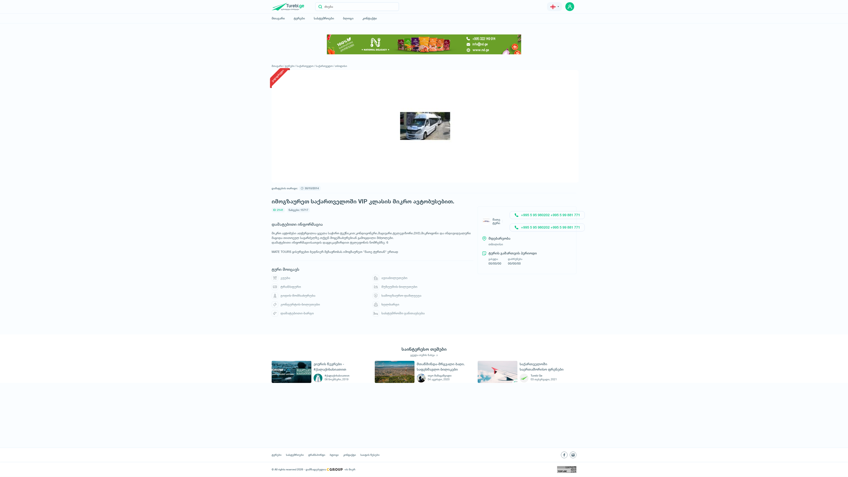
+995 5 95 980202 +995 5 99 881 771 (550, 215)
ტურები (299, 18)
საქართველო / (306, 66)
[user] (569, 6)
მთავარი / (278, 66)
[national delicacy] (424, 44)
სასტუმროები (324, 18)
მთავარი (278, 18)
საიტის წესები (370, 454)
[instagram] (573, 455)
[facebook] (564, 455)
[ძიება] (320, 6)
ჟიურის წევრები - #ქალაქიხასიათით (330, 366)
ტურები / (290, 66)
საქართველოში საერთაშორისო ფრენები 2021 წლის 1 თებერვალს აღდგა (542, 366)
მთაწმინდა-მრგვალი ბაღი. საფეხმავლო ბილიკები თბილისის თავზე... (441, 366)
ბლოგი (348, 18)
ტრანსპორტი (316, 454)
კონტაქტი (369, 18)
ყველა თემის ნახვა (422, 355)
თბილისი (341, 66)
